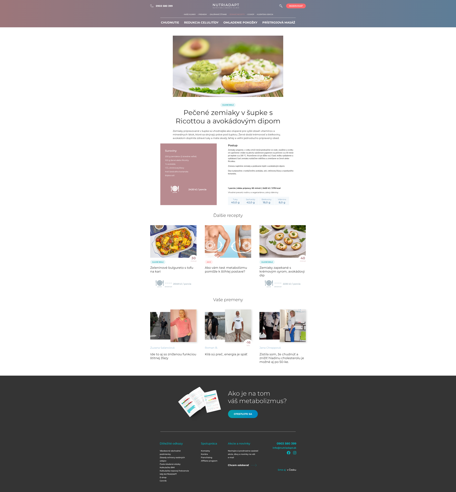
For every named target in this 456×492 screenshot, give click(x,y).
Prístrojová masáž (278, 22)
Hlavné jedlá (228, 105)
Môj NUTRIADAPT (168, 474)
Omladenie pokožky (240, 22)
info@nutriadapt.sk (284, 447)
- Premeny (202, 14)
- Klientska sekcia (264, 14)
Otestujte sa (243, 414)
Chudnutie (170, 22)
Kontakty (205, 451)
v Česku (291, 469)
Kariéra (204, 454)
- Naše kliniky (189, 14)
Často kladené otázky (170, 464)
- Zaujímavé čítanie (218, 14)
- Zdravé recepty (236, 14)
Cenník (163, 481)
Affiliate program (209, 461)
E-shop (163, 477)
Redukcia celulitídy (201, 22)
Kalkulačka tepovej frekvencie (174, 471)
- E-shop (250, 14)
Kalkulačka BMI (167, 467)
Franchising (206, 457)
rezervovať (296, 6)
